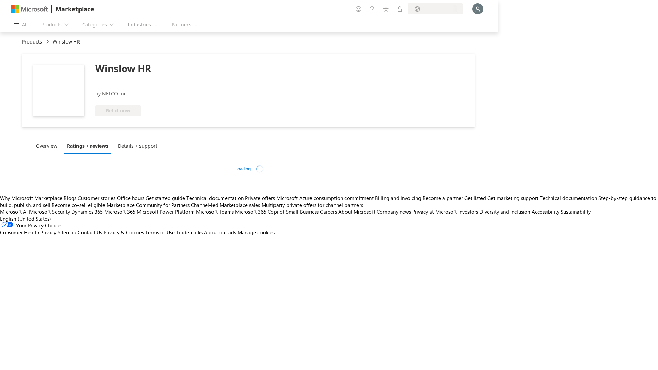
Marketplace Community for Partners (148, 204)
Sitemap (67, 232)
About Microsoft (356, 211)
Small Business (302, 211)
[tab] (48, 145)
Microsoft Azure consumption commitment (325, 198)
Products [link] (32, 41)
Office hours (130, 198)
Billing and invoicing (398, 198)
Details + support (137, 146)
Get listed (475, 198)
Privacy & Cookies (123, 232)
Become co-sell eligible (78, 204)
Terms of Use (160, 232)
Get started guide (165, 198)
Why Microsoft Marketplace (31, 198)
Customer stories (96, 198)
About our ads (220, 232)
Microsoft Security (49, 211)
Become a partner (443, 198)
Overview (46, 146)
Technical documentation (215, 198)
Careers (328, 211)
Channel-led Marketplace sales (225, 204)
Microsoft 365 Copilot (259, 211)
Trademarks (189, 232)
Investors (468, 211)
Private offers (260, 198)
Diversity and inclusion (504, 211)
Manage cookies (256, 232)
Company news (394, 211)
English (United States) (25, 218)
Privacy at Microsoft (434, 211)
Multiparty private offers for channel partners (312, 204)
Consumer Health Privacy (28, 232)
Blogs (70, 198)
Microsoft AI (14, 211)
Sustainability (576, 211)
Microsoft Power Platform (166, 211)
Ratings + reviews (87, 146)
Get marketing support (512, 198)
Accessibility (545, 211)
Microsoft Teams (215, 211)
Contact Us (90, 232)
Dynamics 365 (87, 211)
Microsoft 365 (119, 211)
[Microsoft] (29, 9)
